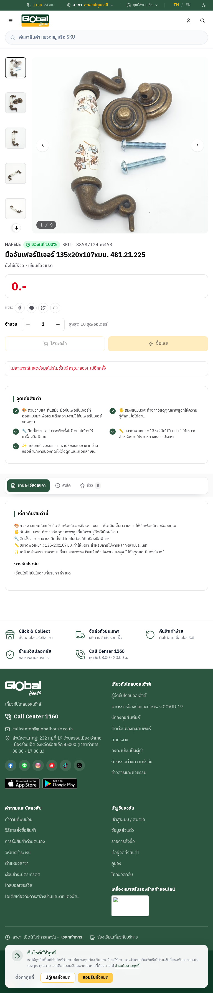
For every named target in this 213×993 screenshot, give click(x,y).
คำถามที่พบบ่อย (18, 819)
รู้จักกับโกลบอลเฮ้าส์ (128, 695)
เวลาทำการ (71, 937)
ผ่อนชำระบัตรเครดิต (22, 874)
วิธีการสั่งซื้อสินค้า (20, 830)
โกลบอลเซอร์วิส (18, 885)
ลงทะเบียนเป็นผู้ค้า (127, 750)
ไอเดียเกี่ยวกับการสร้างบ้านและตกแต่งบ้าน (42, 896)
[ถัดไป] (197, 145)
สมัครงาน (119, 739)
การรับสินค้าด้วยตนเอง (25, 841)
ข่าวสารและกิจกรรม (128, 772)
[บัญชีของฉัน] (188, 20)
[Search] (202, 20)
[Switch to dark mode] (203, 5)
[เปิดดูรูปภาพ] (120, 145)
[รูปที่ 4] (15, 173)
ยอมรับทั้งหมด (95, 977)
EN (188, 5)
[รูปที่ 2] (15, 102)
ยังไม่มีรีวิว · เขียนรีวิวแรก (29, 266)
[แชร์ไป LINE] (32, 308)
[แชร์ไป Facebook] (20, 308)
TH (176, 5)
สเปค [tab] (66, 485)
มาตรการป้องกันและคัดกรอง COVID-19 (147, 706)
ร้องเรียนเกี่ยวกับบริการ (117, 937)
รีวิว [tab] (93, 485)
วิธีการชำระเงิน (18, 852)
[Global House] (35, 20)
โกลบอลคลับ (122, 874)
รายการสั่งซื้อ (123, 841)
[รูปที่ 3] (15, 138)
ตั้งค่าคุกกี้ (24, 977)
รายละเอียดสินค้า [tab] (32, 485)
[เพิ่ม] (58, 324)
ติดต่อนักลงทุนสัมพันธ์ (131, 728)
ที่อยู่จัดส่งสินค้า (125, 852)
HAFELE (13, 245)
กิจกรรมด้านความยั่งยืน (132, 761)
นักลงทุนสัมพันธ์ (125, 717)
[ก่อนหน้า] (42, 145)
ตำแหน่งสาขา (17, 863)
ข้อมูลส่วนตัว (122, 830)
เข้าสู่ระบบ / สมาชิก (128, 819)
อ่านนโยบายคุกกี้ (127, 966)
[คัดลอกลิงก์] (55, 308)
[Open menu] (10, 20)
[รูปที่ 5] (15, 208)
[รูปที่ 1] (15, 67)
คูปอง (116, 863)
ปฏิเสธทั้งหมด (57, 977)
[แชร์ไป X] (43, 308)
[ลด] (28, 324)
